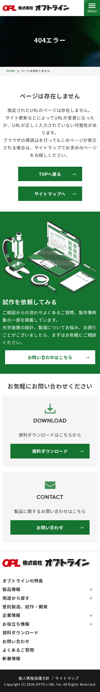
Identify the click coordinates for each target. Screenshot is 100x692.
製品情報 (11, 589)
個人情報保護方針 (34, 678)
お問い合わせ (50, 527)
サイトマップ (67, 678)
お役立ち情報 (16, 624)
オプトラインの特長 (22, 580)
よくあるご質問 (18, 650)
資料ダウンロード (50, 451)
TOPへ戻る (50, 174)
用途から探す (16, 598)
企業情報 (11, 615)
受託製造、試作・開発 (25, 606)
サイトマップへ (50, 194)
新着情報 (11, 658)
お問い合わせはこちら (50, 357)
